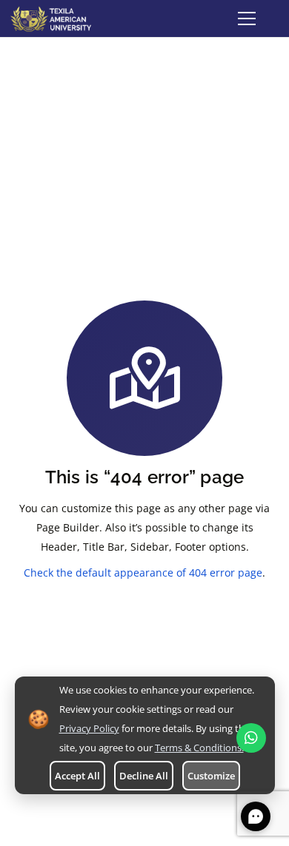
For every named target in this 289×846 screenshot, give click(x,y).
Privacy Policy (89, 728)
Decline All (143, 775)
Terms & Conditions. (199, 747)
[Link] (50, 19)
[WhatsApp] (251, 738)
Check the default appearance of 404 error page (143, 572)
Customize (211, 775)
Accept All (77, 775)
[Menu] (247, 18)
